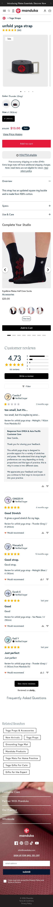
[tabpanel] (25, 61)
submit (26, 872)
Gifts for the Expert (16, 772)
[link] (26, 30)
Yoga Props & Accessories (20, 730)
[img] (20, 398)
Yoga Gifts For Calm (17, 765)
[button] (50, 3)
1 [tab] (20, 91)
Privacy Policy (26, 903)
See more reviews (26, 684)
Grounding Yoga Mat (17, 744)
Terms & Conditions (26, 901)
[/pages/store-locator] (13, 11)
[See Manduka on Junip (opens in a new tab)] (32, 690)
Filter (28, 386)
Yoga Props (32, 737)
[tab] (20, 91)
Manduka (29, 898)
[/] (27, 10)
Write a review (26, 376)
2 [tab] (24, 91)
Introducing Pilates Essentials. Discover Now (26, 3)
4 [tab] (32, 91)
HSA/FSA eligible (28, 154)
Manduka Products (16, 751)
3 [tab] (28, 91)
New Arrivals (13, 737)
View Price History (12, 134)
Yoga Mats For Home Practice (22, 758)
